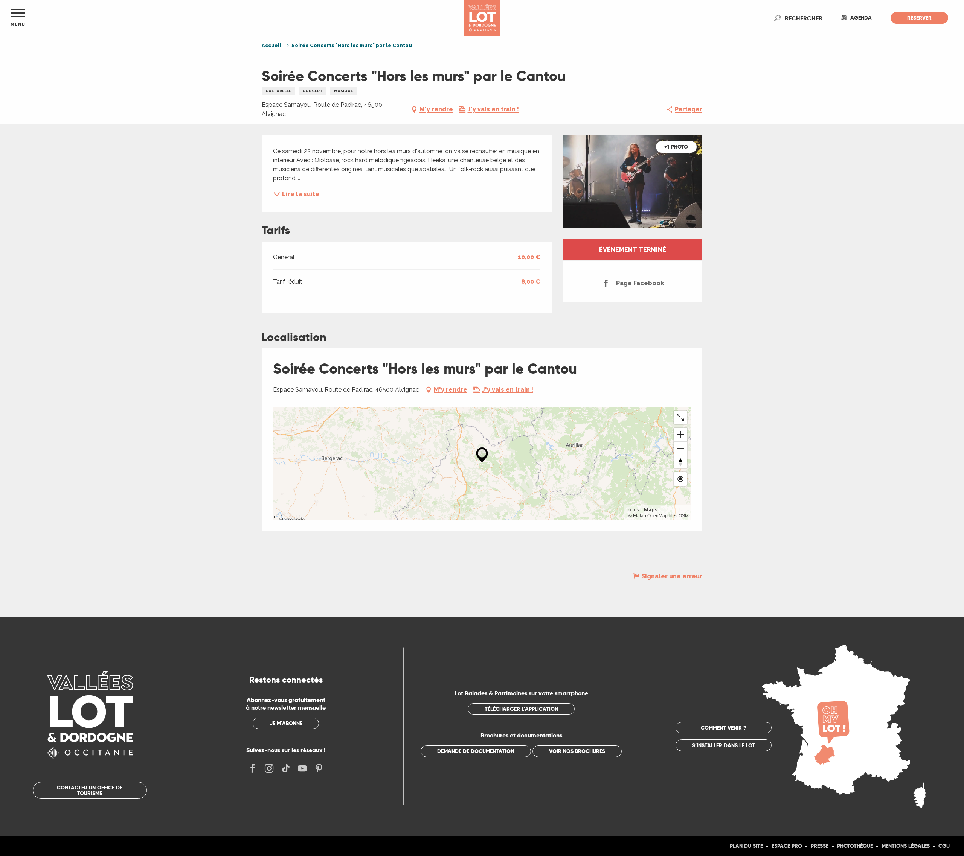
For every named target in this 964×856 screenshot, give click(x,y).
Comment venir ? (723, 727)
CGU (944, 845)
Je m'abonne (286, 723)
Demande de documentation (475, 751)
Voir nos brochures (577, 751)
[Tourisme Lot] (482, 18)
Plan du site (746, 845)
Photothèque (855, 845)
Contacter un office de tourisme (89, 790)
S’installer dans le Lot (723, 745)
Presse (819, 845)
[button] (803, 18)
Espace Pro (787, 845)
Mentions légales (906, 845)
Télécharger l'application (521, 708)
